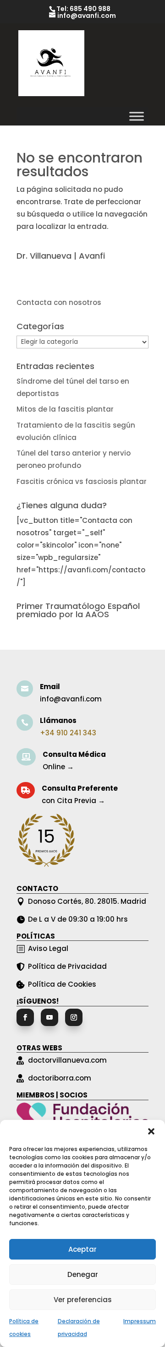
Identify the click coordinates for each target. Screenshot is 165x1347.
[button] (151, 1131)
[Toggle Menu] (136, 116)
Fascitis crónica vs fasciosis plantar (81, 481)
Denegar (82, 1274)
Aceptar (82, 1249)
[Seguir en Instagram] (73, 1017)
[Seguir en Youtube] (49, 1017)
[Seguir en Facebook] (25, 1017)
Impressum (139, 1321)
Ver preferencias (83, 1299)
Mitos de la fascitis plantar (65, 409)
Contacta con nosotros (58, 302)
